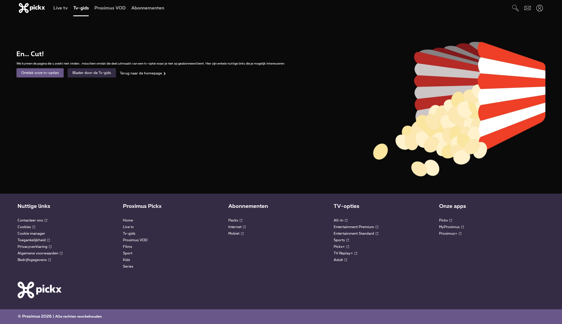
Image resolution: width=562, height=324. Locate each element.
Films (127, 246)
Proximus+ (448, 233)
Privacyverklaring (33, 246)
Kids (126, 260)
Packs (233, 220)
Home (128, 220)
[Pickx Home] (39, 290)
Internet (235, 227)
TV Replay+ (344, 253)
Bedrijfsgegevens (33, 260)
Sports (340, 240)
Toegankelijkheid (32, 240)
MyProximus (450, 227)
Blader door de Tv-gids (91, 73)
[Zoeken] (515, 8)
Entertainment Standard (354, 233)
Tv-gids (129, 233)
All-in (339, 220)
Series (128, 266)
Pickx (444, 220)
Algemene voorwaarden (38, 253)
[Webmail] (527, 8)
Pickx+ (340, 246)
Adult (339, 260)
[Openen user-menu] (539, 8)
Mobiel (234, 233)
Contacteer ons (31, 220)
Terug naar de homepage (141, 73)
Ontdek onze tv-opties (40, 73)
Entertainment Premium (354, 227)
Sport (127, 253)
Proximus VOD (135, 240)
